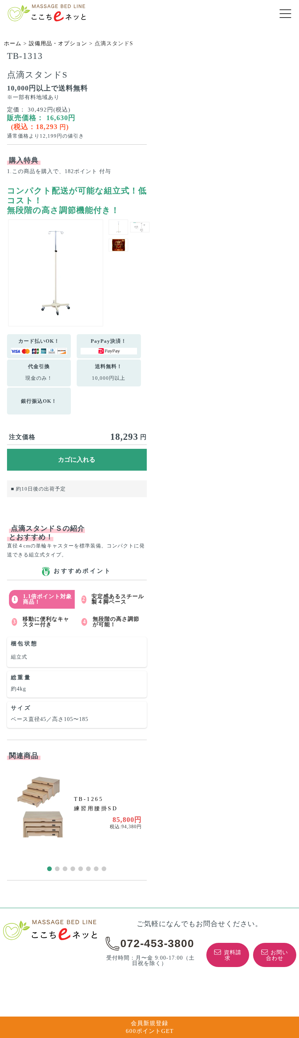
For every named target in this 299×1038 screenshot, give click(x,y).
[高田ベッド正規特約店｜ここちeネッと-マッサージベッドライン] (47, 13)
